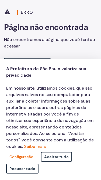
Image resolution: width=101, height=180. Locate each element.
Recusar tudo (22, 168)
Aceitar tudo (56, 156)
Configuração (21, 156)
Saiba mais (35, 146)
